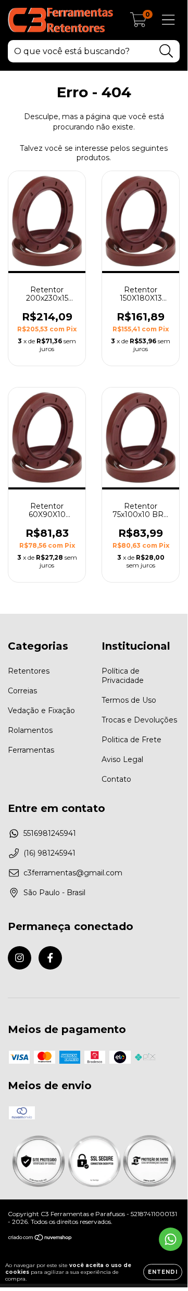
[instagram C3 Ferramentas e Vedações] (19, 958)
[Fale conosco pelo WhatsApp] (170, 1239)
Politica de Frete (131, 739)
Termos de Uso (129, 700)
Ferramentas (31, 750)
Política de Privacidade (123, 675)
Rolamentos (30, 730)
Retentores (28, 671)
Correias (22, 690)
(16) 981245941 (49, 853)
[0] (138, 23)
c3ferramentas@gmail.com (72, 872)
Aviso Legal (122, 759)
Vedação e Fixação (41, 710)
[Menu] (168, 20)
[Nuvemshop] (40, 1239)
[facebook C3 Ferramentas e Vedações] (50, 958)
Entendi (163, 1272)
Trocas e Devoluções (139, 720)
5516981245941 (49, 833)
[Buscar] (166, 51)
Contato (116, 779)
